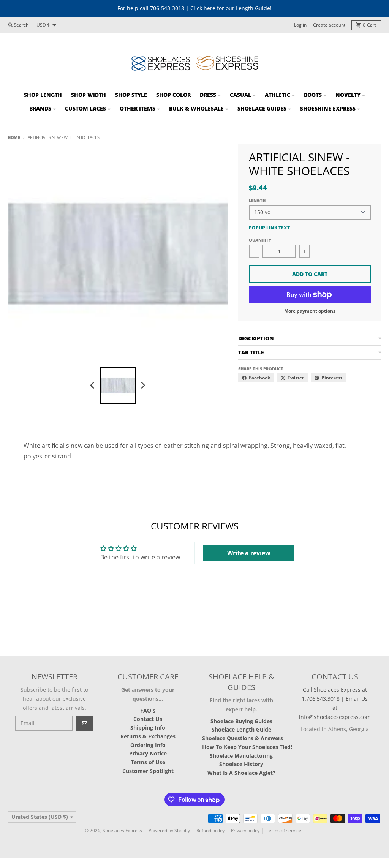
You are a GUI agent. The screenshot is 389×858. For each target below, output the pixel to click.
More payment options (309, 311)
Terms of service (283, 830)
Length (257, 200)
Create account (329, 25)
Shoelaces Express (122, 830)
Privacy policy (245, 830)
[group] (118, 385)
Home (14, 137)
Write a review (248, 553)
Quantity (260, 240)
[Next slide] (143, 385)
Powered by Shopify (169, 830)
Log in (300, 25)
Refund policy (210, 830)
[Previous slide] (92, 385)
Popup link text (269, 228)
